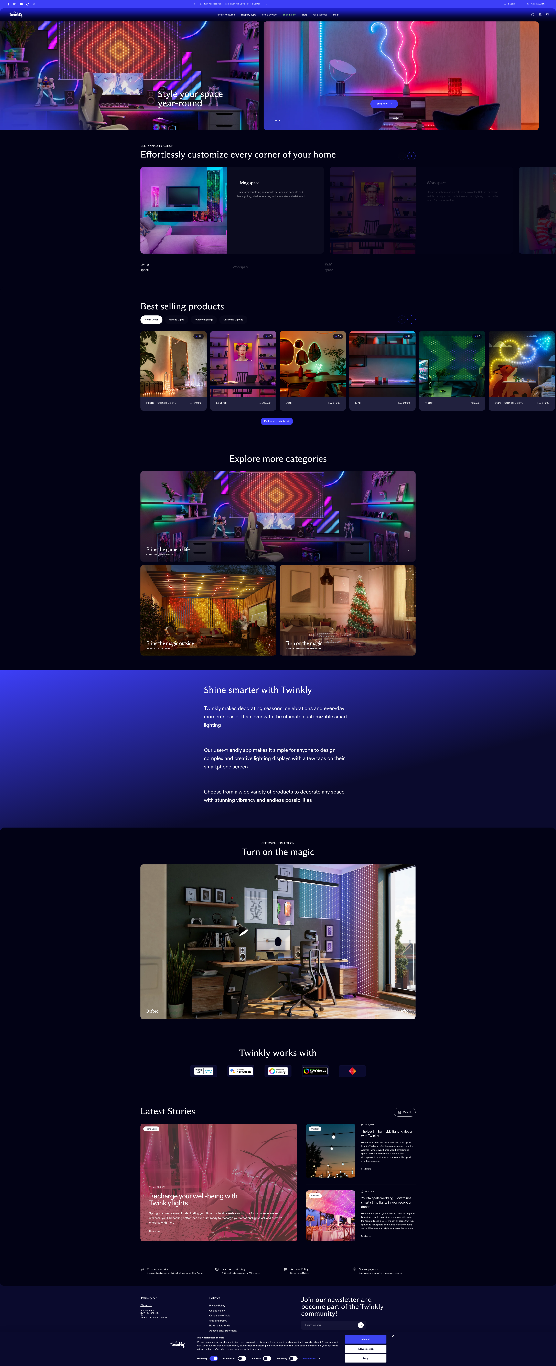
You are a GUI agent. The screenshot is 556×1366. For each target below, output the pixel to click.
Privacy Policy (217, 1305)
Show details (309, 1358)
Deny (365, 1358)
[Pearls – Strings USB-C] (173, 364)
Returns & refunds (219, 1325)
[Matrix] (452, 364)
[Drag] (278, 941)
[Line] (382, 364)
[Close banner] (393, 1336)
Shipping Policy (218, 1320)
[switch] (242, 1358)
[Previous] (194, 4)
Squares (221, 403)
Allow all (365, 1339)
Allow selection (366, 1349)
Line (358, 403)
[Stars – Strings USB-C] (522, 364)
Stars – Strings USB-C (508, 403)
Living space (144, 267)
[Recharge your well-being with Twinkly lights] (218, 1182)
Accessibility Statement (223, 1330)
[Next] (266, 4)
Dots (289, 403)
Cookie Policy (217, 1310)
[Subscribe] (361, 1325)
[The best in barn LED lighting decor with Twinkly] (330, 1151)
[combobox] (511, 4)
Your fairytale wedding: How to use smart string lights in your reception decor (386, 1202)
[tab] (151, 319)
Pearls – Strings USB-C (161, 403)
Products (315, 1196)
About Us (146, 1305)
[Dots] (313, 364)
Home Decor (151, 1129)
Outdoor (315, 1129)
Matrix (429, 403)
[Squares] (243, 364)
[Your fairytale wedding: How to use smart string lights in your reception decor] (330, 1215)
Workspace (241, 268)
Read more (154, 1231)
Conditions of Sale (219, 1315)
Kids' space (329, 267)
